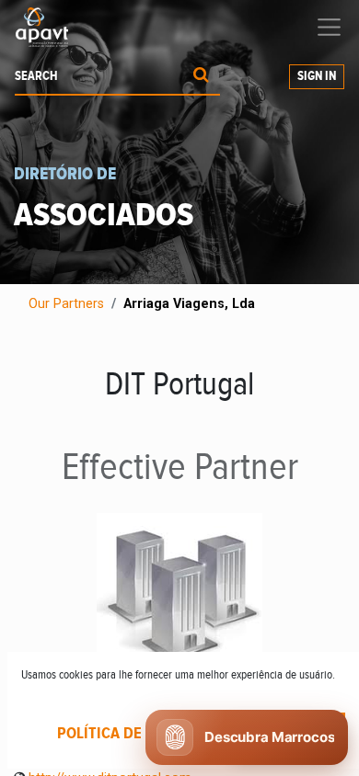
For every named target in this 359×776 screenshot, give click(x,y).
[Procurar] (201, 77)
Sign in (316, 76)
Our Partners (66, 304)
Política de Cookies (131, 734)
